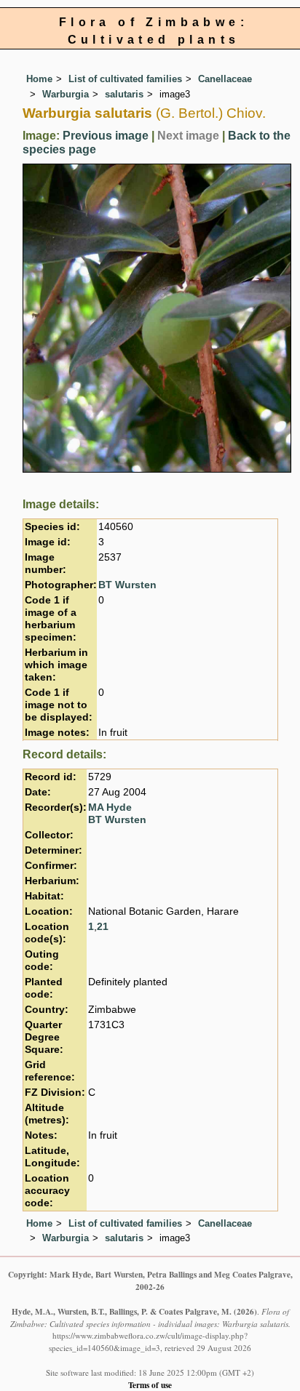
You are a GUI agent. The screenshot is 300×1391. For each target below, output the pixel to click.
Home (39, 78)
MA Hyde (110, 807)
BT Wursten (127, 585)
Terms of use (150, 1385)
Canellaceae (225, 78)
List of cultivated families (125, 78)
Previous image (106, 135)
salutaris (124, 94)
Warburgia (65, 94)
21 (102, 926)
